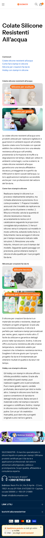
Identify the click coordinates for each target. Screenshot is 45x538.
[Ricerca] (36, 4)
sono (38, 135)
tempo (22, 158)
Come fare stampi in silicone (15, 63)
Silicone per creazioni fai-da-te (16, 67)
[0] (40, 4)
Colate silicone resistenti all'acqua (17, 60)
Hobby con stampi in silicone (15, 70)
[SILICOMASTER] (23, 4)
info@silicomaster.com (15, 495)
